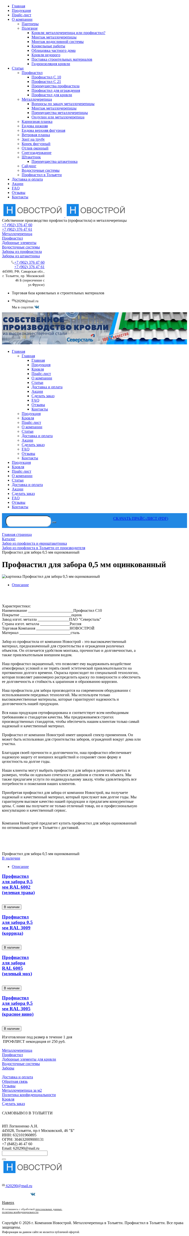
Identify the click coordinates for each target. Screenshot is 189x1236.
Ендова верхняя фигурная (43, 130)
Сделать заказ (13, 1104)
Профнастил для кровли (52, 95)
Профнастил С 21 (46, 81)
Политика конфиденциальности (29, 1095)
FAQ (16, 188)
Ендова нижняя (35, 126)
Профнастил (32, 73)
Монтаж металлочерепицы (54, 37)
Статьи (18, 68)
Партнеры (30, 24)
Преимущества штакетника (55, 161)
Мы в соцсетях (18, 1194)
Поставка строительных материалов (62, 59)
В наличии (11, 858)
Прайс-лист (21, 15)
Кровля (8, 1099)
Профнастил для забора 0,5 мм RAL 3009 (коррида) (17, 925)
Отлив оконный (35, 148)
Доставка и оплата (27, 179)
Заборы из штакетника (21, 256)
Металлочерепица (37, 99)
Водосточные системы (41, 170)
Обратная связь (15, 1081)
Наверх (8, 1202)
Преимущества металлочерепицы (60, 113)
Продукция (21, 10)
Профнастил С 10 (46, 77)
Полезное (30, 28)
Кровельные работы (48, 46)
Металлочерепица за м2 (22, 1090)
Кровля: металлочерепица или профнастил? (68, 33)
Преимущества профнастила (55, 86)
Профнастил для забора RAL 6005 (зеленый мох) (17, 965)
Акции (17, 184)
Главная (18, 6)
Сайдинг (29, 166)
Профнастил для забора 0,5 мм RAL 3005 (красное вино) (17, 1006)
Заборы (8, 1068)
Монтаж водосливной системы (58, 41)
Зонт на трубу (33, 139)
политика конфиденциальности (20, 1212)
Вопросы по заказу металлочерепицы (63, 104)
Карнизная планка (37, 121)
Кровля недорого (46, 55)
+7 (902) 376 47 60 (17, 225)
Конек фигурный (36, 144)
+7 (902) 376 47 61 (17, 229)
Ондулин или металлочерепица (58, 117)
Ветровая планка (36, 135)
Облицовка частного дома (54, 50)
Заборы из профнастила (22, 251)
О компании (22, 19)
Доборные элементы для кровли (29, 1059)
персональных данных (48, 1209)
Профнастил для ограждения (56, 90)
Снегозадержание (36, 152)
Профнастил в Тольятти (42, 175)
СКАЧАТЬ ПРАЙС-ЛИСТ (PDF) (140, 518)
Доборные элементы (19, 243)
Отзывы (18, 192)
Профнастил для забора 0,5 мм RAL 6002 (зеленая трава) (18, 884)
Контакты (20, 197)
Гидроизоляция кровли (51, 64)
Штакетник (31, 157)
